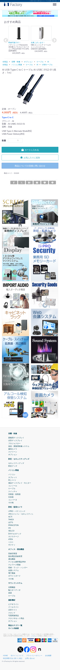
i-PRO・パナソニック (16, 511)
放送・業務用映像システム (18, 446)
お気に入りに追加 (32, 157)
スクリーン (12, 452)
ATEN (10, 539)
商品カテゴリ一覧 (15, 625)
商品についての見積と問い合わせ (30, 165)
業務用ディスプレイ (16, 438)
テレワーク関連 (14, 565)
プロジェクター (14, 443)
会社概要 (48, 655)
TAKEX (11, 520)
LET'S (10, 522)
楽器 (10, 593)
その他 (11, 503)
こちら (33, 636)
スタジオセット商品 (16, 618)
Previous (5, 40)
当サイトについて (17, 655)
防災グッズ (12, 466)
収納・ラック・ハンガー (18, 568)
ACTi (10, 517)
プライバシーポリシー (34, 655)
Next (54, 40)
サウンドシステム (15, 583)
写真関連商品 (13, 616)
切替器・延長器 (14, 494)
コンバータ (12, 500)
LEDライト (12, 610)
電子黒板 (11, 573)
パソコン (11, 475)
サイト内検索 (13, 628)
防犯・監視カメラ (15, 507)
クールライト (13, 607)
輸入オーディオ (14, 590)
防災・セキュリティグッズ (18, 459)
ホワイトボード (14, 576)
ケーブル (11, 489)
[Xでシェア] (21, 182)
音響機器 (11, 587)
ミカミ (11, 542)
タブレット (12, 477)
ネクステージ (13, 537)
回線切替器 (12, 553)
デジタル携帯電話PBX (17, 562)
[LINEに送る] (52, 182)
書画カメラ (12, 449)
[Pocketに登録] (44, 182)
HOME (5, 655)
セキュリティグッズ (16, 463)
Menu (55, 3)
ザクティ (11, 545)
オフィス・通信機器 (16, 549)
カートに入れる (32, 149)
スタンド (11, 613)
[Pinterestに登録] (36, 182)
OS (9, 528)
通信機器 (11, 559)
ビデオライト (13, 604)
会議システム (13, 570)
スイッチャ (12, 491)
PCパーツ (12, 480)
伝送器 (11, 497)
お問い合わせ (30, 658)
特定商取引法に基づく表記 (12, 658)
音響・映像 (12, 433)
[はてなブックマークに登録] (29, 182)
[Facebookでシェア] (13, 182)
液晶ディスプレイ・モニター (19, 483)
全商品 (5, 62)
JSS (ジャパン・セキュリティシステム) (23, 514)
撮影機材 (11, 600)
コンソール (12, 486)
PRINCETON (13, 525)
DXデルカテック (14, 534)
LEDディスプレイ (15, 441)
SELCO (11, 531)
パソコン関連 (13, 470)
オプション (12, 455)
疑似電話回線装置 (15, 556)
